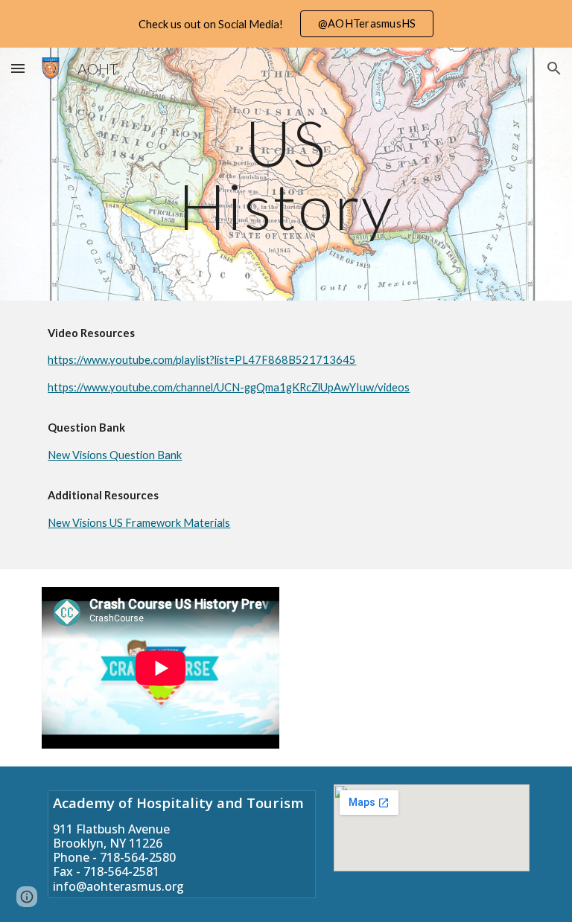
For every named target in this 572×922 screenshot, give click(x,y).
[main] (285, 174)
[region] (286, 24)
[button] (18, 68)
